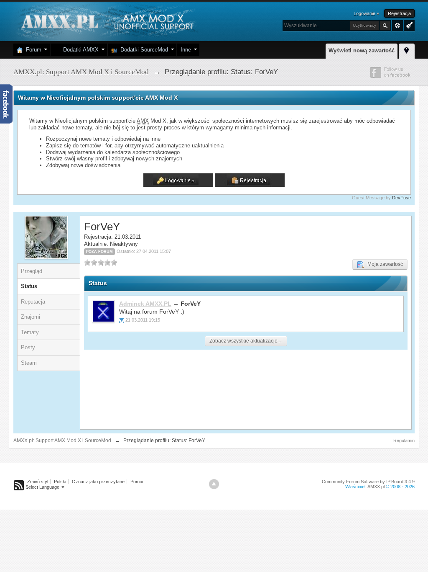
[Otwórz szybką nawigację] (407, 50)
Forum (32, 49)
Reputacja (33, 302)
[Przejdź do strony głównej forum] (106, 21)
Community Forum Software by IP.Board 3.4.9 (368, 481)
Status (29, 286)
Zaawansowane (397, 25)
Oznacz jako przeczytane (98, 481)
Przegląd (31, 271)
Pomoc (137, 481)
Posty (28, 347)
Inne (186, 49)
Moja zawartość (383, 264)
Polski (60, 481)
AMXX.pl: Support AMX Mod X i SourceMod (62, 440)
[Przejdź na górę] (214, 484)
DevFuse (401, 197)
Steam (29, 363)
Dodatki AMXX (79, 49)
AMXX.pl (376, 486)
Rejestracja (399, 13)
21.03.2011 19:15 (142, 319)
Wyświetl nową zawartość (362, 50)
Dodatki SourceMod (142, 49)
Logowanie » (366, 13)
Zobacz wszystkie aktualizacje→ (246, 341)
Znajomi (30, 317)
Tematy (30, 332)
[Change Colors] (408, 24)
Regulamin (404, 440)
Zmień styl (37, 481)
